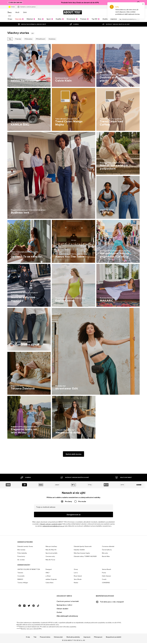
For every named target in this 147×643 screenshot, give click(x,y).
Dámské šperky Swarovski (83, 546)
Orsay (76, 569)
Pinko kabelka (22, 553)
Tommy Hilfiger (22, 582)
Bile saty (105, 553)
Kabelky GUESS (79, 550)
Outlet (13, 6)
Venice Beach (106, 569)
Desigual (49, 569)
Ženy (10, 12)
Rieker (76, 582)
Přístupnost (98, 637)
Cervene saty (50, 556)
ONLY (47, 572)
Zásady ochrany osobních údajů (51, 524)
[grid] (73, 242)
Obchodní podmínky (73, 637)
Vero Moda (77, 579)
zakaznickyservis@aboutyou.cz (53, 526)
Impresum (87, 637)
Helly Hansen (106, 576)
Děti (25, 12)
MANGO (20, 579)
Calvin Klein (49, 582)
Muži (17, 12)
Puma (104, 572)
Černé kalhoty (107, 550)
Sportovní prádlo (51, 553)
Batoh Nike (106, 556)
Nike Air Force (50, 560)
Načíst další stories (73, 454)
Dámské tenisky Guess (25, 546)
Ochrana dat (58, 637)
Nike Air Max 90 (51, 550)
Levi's (76, 572)
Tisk (35, 637)
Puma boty (21, 556)
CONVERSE (106, 582)
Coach (104, 579)
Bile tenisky (21, 550)
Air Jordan (21, 560)
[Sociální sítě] (19, 605)
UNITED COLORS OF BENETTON (28, 569)
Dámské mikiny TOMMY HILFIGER (85, 556)
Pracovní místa (45, 637)
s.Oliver (48, 576)
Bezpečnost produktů (113, 637)
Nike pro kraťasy (51, 546)
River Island (78, 576)
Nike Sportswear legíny (82, 553)
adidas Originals (51, 579)
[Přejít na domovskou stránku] (30, 597)
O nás (28, 637)
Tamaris (20, 572)
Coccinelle (20, 576)
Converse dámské (108, 546)
